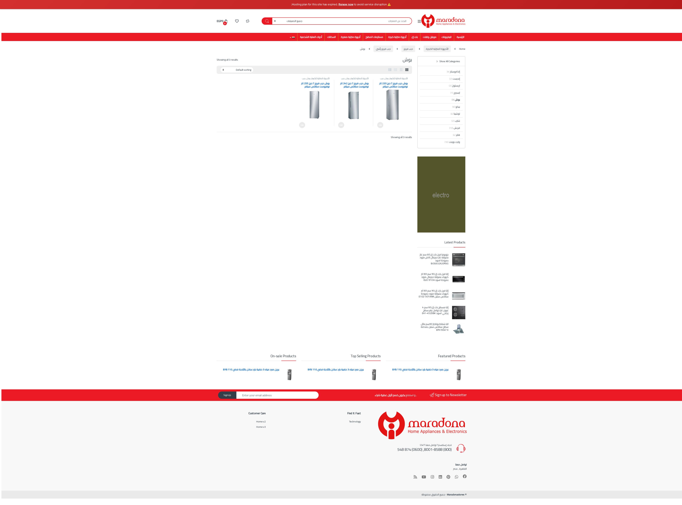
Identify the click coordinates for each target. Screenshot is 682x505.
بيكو (456, 106)
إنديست (454, 78)
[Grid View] (406, 69)
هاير (456, 135)
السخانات (331, 37)
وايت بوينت (452, 142)
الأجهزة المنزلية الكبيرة (437, 49)
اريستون (454, 85)
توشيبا (455, 113)
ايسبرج (455, 92)
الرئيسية (460, 37)
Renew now (346, 4)
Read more (380, 125)
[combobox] (358, 21)
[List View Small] (389, 69)
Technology (355, 421)
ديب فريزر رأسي (383, 49)
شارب (455, 120)
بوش (387, 78)
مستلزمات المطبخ (374, 37)
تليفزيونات (446, 37)
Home (462, 49)
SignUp (227, 395)
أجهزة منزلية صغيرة (350, 37)
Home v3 (261, 427)
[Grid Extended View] (401, 69)
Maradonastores (455, 494)
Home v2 (261, 421)
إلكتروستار (453, 71)
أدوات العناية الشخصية (311, 37)
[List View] (395, 69)
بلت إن (415, 37)
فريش (454, 128)
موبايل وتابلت (429, 37)
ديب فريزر (408, 49)
